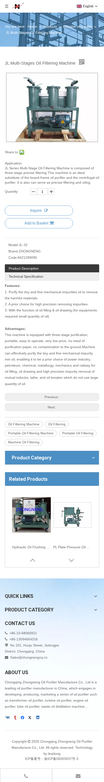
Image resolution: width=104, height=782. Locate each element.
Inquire (36, 210)
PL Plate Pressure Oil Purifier (72, 547)
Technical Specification (26, 276)
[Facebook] (23, 718)
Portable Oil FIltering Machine (30, 433)
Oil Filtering (57, 424)
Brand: (13, 251)
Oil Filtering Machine (23, 424)
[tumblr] (16, 718)
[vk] (8, 718)
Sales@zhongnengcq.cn (28, 657)
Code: (13, 257)
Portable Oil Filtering (77, 433)
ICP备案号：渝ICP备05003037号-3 (52, 759)
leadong (54, 754)
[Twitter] (31, 718)
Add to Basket (36, 223)
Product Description (24, 268)
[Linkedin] (38, 718)
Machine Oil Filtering (23, 442)
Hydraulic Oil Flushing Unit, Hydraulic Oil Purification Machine (31, 547)
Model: (13, 245)
